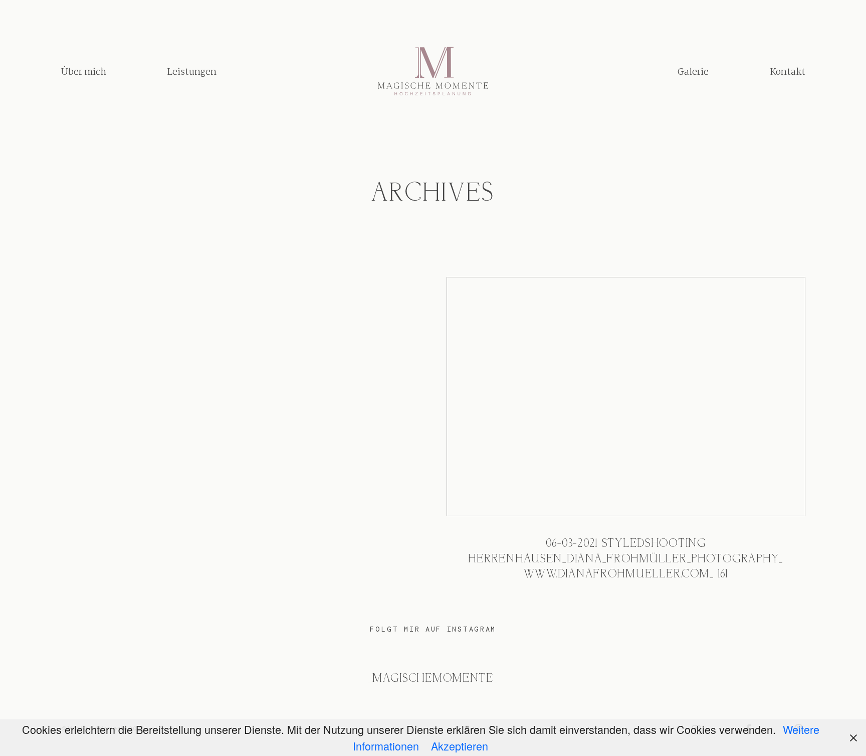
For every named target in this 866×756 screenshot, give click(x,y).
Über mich (83, 72)
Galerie (693, 72)
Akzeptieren (459, 745)
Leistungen (191, 72)
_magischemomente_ (433, 678)
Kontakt (787, 72)
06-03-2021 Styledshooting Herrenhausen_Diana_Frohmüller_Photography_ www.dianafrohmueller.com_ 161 (626, 437)
